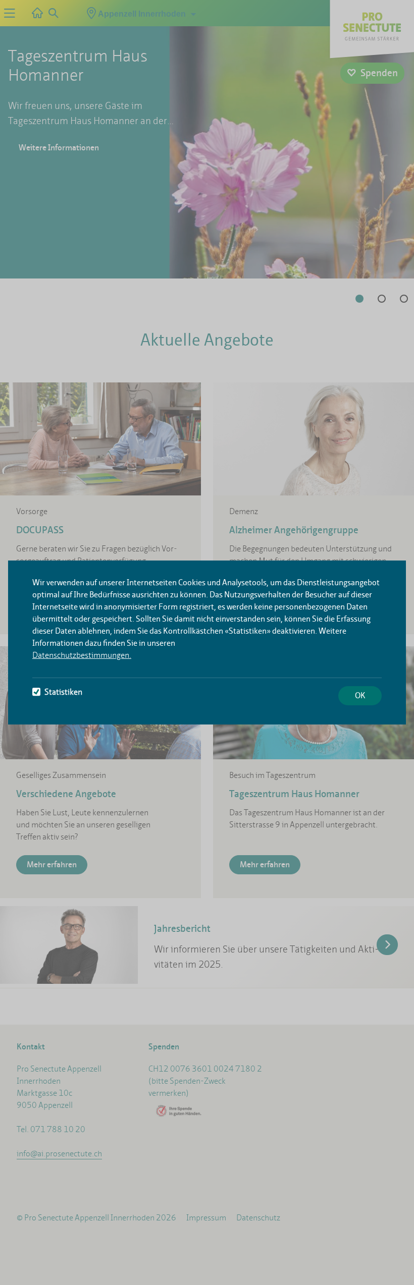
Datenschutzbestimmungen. (81, 655)
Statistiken (63, 692)
